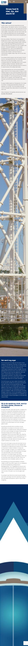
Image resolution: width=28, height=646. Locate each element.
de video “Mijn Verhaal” (6, 93)
